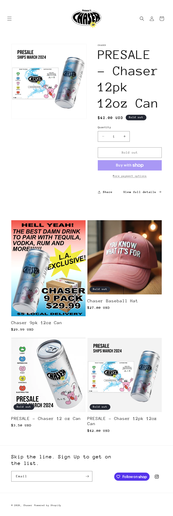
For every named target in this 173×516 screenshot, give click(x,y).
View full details (139, 192)
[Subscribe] (87, 476)
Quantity (104, 127)
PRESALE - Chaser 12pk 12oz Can (122, 421)
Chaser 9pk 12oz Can (36, 322)
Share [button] (108, 192)
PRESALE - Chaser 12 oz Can (46, 418)
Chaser (27, 505)
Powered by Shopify (47, 505)
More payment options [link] (130, 176)
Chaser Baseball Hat (112, 300)
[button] (9, 19)
